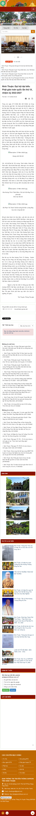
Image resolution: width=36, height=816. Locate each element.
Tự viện (22, 766)
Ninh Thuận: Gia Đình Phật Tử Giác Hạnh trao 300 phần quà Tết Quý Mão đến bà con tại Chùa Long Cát (17, 354)
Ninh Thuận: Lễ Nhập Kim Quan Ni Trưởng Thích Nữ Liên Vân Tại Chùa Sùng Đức (17, 435)
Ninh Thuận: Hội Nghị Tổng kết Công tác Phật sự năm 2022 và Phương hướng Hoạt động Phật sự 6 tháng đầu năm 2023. (16, 392)
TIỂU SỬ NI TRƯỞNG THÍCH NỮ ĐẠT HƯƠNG (23, 573)
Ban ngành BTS (7, 762)
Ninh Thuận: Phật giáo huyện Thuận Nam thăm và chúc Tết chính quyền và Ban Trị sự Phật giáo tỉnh (18, 50)
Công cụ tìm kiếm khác (10, 687)
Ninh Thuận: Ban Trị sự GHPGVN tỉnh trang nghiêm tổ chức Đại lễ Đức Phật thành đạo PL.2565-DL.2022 (17, 661)
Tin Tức (5, 759)
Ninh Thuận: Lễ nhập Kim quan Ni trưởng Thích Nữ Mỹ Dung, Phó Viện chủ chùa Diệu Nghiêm (23, 592)
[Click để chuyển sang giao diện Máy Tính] (7, 813)
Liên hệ (22, 769)
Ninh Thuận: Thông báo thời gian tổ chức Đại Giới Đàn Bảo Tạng (17, 66)
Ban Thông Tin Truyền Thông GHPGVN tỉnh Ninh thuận (17, 800)
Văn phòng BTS (24, 759)
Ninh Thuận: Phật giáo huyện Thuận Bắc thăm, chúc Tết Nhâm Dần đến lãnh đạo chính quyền (18, 70)
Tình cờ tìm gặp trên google (11, 682)
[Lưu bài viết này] (32, 98)
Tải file (5, 773)
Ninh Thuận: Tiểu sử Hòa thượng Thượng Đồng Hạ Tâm (23, 599)
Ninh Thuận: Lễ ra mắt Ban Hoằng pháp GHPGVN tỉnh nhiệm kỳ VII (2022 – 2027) (17, 379)
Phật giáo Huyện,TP (25, 762)
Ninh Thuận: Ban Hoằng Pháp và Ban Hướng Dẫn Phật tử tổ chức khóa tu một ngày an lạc (16, 423)
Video (4, 769)
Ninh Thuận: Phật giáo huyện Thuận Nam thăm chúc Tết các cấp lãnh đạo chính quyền (16, 361)
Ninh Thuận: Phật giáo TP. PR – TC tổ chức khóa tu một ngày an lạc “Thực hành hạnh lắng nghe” (17, 440)
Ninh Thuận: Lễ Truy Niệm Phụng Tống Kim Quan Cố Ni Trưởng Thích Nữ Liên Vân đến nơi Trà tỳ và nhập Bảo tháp (16, 429)
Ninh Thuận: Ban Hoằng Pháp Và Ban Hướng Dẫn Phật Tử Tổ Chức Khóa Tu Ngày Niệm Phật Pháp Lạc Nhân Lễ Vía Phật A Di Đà (17, 385)
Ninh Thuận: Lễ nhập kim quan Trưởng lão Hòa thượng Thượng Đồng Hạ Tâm (22, 564)
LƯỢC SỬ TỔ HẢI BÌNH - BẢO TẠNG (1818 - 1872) (22, 651)
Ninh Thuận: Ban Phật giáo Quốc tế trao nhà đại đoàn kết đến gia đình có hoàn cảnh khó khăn (16, 459)
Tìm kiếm (22, 773)
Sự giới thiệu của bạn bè (11, 680)
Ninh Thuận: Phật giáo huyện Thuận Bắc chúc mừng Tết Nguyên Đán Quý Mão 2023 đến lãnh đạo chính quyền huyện (16, 366)
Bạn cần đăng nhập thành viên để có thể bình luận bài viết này (16, 332)
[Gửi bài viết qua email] (26, 98)
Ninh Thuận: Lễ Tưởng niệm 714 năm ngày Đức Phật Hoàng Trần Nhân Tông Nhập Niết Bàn (17, 413)
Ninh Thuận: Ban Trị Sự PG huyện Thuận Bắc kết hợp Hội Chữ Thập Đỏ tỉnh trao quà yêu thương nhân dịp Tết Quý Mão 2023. (17, 399)
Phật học (5, 766)
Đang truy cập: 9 (6, 797)
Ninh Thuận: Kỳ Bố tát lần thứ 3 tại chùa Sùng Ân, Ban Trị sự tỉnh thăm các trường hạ (23, 628)
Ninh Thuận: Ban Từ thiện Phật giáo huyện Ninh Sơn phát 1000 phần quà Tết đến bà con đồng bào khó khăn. (17, 348)
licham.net (33, 745)
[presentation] (9, 62)
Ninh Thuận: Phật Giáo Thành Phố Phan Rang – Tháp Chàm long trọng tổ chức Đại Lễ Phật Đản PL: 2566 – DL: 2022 (23, 620)
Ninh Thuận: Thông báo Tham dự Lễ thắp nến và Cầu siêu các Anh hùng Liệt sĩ (23, 547)
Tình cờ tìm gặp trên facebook (12, 684)
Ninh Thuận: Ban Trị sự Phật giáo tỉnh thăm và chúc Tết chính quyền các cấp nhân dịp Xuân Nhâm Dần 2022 (17, 78)
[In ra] (29, 98)
